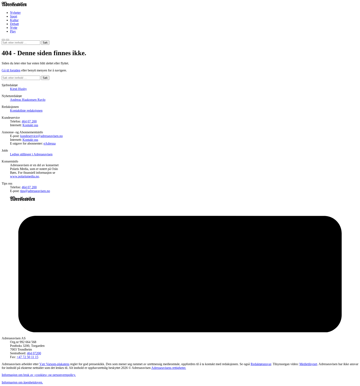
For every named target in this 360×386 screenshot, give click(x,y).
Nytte (13, 27)
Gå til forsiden (11, 70)
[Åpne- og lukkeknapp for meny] (7, 39)
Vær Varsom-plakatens (54, 364)
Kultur (14, 20)
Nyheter (15, 12)
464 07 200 (29, 121)
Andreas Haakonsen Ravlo (27, 99)
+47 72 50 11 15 (27, 357)
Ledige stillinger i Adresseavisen (31, 154)
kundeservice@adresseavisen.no (41, 136)
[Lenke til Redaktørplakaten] (180, 208)
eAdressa (50, 143)
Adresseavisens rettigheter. (168, 368)
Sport (13, 16)
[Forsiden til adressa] (14, 5)
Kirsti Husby (18, 89)
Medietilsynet (308, 364)
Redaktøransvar (261, 364)
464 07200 (34, 353)
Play (13, 31)
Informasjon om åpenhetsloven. (22, 382)
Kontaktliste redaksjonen (26, 110)
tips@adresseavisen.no (35, 191)
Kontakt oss (30, 125)
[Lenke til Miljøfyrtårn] (180, 274)
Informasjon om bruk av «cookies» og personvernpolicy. (39, 375)
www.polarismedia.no (24, 176)
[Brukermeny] (3, 39)
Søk (45, 42)
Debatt (14, 24)
